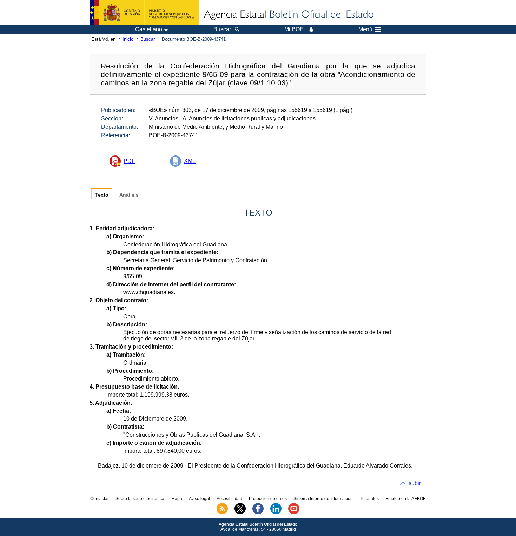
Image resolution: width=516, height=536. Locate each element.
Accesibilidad (229, 498)
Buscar (147, 39)
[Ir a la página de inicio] (288, 14)
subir (415, 483)
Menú (365, 29)
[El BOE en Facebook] (258, 512)
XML (190, 161)
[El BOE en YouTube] (293, 512)
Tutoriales (369, 498)
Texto (101, 195)
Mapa (176, 498)
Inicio (128, 39)
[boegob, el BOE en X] (240, 512)
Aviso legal (199, 498)
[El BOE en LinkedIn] (276, 512)
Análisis (129, 195)
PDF (129, 161)
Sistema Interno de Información (323, 498)
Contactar (99, 498)
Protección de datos (268, 498)
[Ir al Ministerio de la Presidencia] (144, 12)
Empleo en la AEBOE (405, 498)
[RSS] (222, 512)
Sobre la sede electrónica (139, 498)
